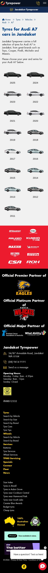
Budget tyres (8, 506)
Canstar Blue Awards (12, 503)
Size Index (8, 482)
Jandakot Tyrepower (26, 9)
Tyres (6, 412)
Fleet (6, 469)
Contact (7, 465)
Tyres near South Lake (13, 499)
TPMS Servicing (11, 458)
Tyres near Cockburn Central (16, 492)
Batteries (7, 447)
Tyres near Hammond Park (15, 496)
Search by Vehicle (11, 416)
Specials (7, 461)
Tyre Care (7, 426)
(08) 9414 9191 (17, 361)
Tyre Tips (7, 430)
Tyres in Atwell (10, 485)
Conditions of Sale (35, 560)
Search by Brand (11, 423)
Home (8, 19)
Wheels (7, 433)
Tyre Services (9, 451)
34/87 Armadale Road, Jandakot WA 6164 (25, 355)
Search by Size (10, 419)
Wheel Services (10, 454)
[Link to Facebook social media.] (24, 566)
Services (7, 444)
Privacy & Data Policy (19, 560)
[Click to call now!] (38, 3)
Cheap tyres (8, 510)
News (6, 472)
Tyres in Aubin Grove (12, 489)
